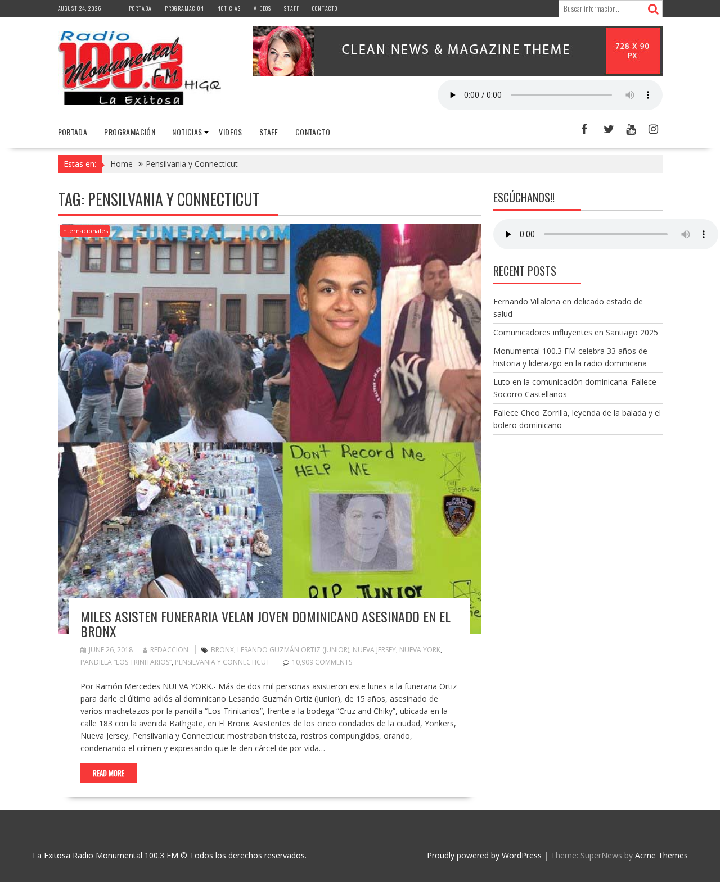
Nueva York (419, 649)
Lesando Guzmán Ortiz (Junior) (293, 649)
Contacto (325, 8)
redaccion (169, 649)
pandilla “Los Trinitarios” (126, 662)
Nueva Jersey (374, 649)
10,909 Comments (322, 662)
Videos (262, 8)
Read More (108, 773)
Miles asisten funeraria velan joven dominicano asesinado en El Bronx (265, 623)
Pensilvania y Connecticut (222, 662)
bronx (222, 649)
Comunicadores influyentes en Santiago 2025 (575, 332)
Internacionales (84, 230)
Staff (291, 8)
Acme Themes (661, 855)
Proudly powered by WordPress (484, 855)
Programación (184, 8)
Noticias (229, 8)
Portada (140, 8)
